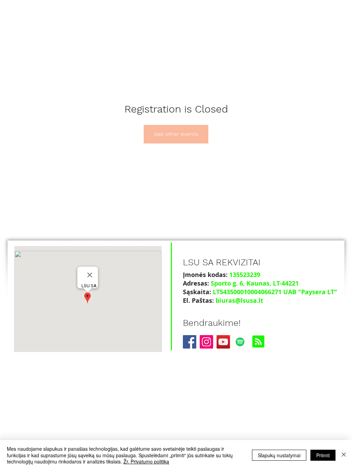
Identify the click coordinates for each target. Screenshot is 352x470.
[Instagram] (206, 342)
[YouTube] (223, 342)
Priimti (323, 455)
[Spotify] (240, 342)
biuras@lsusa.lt (239, 300)
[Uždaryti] (344, 455)
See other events (176, 134)
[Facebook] (189, 342)
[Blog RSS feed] (258, 341)
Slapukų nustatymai (279, 455)
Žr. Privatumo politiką (146, 461)
